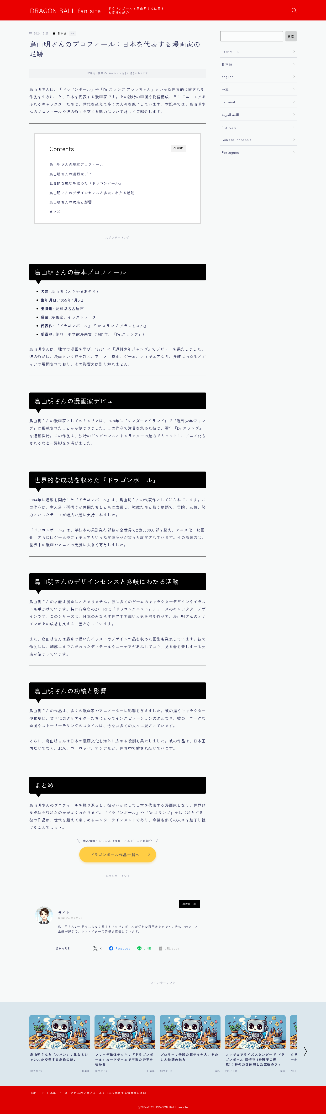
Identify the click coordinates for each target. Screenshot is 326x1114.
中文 (225, 89)
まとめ (55, 211)
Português (230, 152)
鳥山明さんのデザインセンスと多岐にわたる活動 (91, 192)
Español (228, 101)
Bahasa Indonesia (237, 139)
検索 (291, 36)
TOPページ (231, 51)
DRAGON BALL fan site (65, 10)
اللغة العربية (230, 114)
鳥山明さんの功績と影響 (70, 201)
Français (229, 127)
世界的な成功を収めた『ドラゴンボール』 (86, 183)
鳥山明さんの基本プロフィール (76, 164)
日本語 (62, 33)
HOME (34, 1093)
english (227, 76)
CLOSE (178, 148)
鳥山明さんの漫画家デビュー (74, 173)
